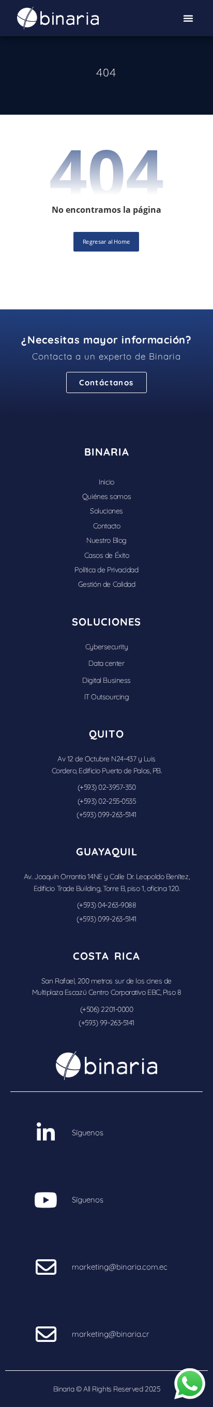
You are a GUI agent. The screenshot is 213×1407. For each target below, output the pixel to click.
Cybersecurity (106, 646)
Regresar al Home (106, 241)
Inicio (106, 482)
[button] (188, 18)
